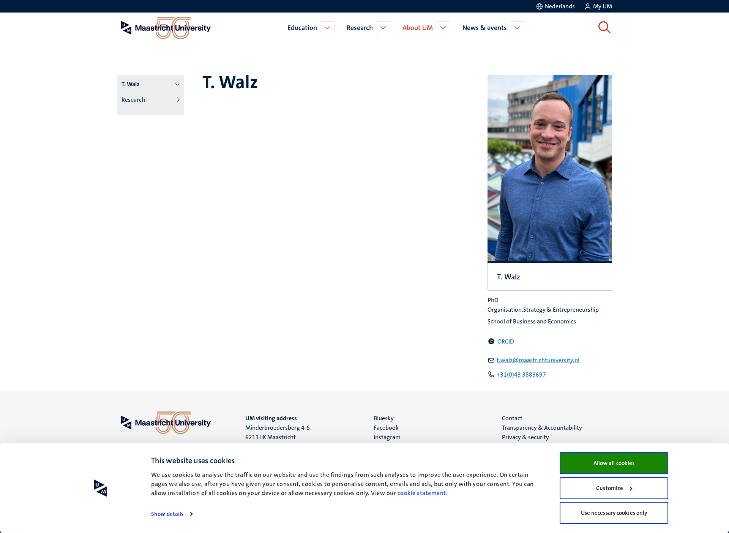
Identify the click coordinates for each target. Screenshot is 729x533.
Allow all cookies (614, 463)
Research (360, 27)
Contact (512, 418)
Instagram (387, 437)
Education (302, 27)
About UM (417, 27)
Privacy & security (525, 437)
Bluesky (384, 418)
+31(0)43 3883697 (521, 374)
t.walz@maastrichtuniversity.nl (538, 360)
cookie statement (422, 493)
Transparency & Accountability (542, 428)
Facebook (386, 428)
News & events (484, 27)
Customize (609, 488)
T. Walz (130, 84)
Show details (167, 514)
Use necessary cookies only (614, 513)
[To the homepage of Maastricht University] (166, 28)
